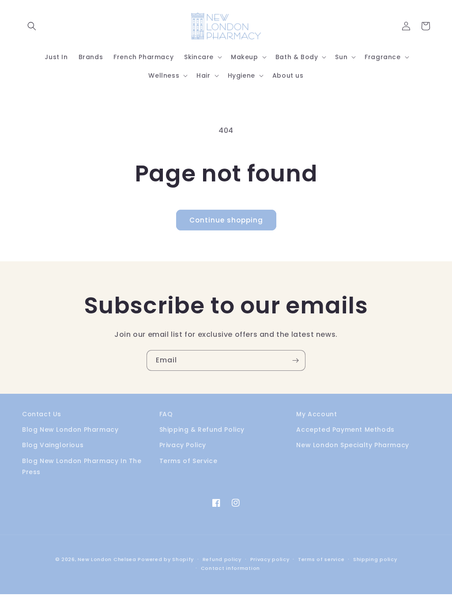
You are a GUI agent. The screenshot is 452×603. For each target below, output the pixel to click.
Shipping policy (375, 559)
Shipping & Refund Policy (202, 429)
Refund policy (222, 559)
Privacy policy (270, 559)
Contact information (230, 568)
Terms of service (321, 559)
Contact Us (41, 414)
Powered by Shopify (166, 559)
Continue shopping (226, 220)
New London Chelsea (107, 559)
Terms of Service (188, 460)
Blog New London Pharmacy (70, 429)
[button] (31, 26)
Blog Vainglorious (52, 445)
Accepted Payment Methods (345, 429)
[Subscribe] (295, 360)
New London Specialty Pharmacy (352, 445)
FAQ (166, 414)
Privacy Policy (182, 445)
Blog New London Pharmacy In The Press (82, 466)
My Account (316, 414)
